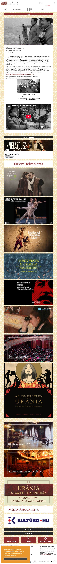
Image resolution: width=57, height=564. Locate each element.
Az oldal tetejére (45, 541)
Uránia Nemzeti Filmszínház (12, 154)
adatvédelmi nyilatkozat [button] (10, 555)
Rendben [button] (15, 559)
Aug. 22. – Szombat (29, 137)
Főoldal (28, 541)
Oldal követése (10, 157)
